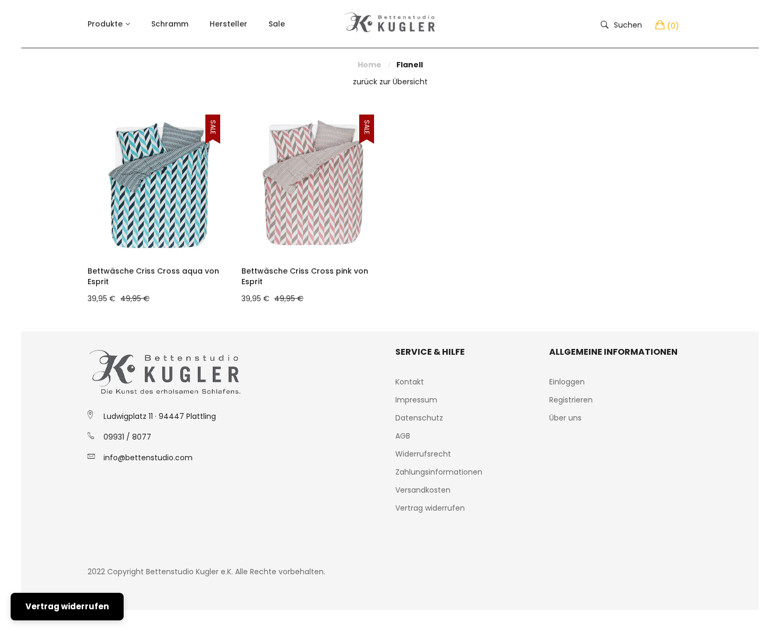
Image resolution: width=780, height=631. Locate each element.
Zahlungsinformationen (438, 472)
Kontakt (409, 381)
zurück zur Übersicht (390, 81)
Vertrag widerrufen (430, 508)
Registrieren (571, 400)
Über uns (565, 418)
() (673, 26)
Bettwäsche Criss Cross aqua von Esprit (153, 276)
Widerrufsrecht (423, 454)
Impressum (416, 400)
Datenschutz (419, 418)
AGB (402, 436)
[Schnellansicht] (228, 239)
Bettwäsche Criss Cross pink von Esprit (304, 276)
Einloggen (567, 381)
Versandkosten (422, 490)
